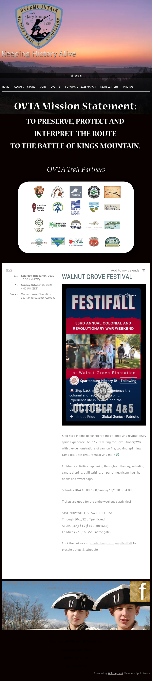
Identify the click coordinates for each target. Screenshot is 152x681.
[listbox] (128, 270)
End (16, 285)
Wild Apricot (115, 673)
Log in (78, 75)
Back (9, 270)
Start (15, 275)
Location (14, 294)
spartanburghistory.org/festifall (111, 543)
